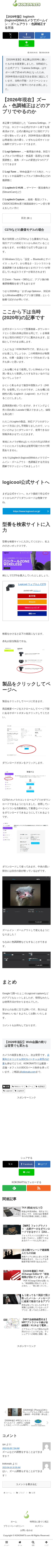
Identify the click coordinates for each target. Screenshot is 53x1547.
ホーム (14, 1521)
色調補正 (41, 1087)
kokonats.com (28, 1072)
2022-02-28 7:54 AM (10, 1448)
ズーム (30, 1087)
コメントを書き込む (26, 1484)
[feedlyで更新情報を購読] (14, 1188)
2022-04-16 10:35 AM (11, 1467)
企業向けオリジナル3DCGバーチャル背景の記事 (25, 1059)
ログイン (39, 1526)
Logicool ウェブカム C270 (32, 584)
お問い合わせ (26, 1530)
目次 (23, 218)
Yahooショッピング (32, 608)
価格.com (32, 613)
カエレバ (36, 591)
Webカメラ (18, 1087)
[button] (47, 822)
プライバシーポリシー (14, 1526)
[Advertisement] (26, 1126)
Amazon (32, 602)
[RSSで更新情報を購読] (39, 1188)
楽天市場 (32, 596)
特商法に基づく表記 (39, 1521)
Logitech (20, 1091)
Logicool (8, 1091)
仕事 (7, 1087)
